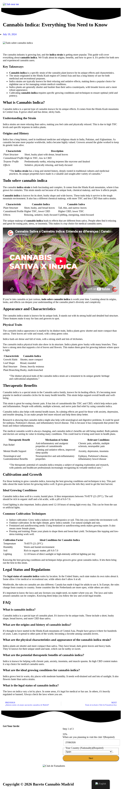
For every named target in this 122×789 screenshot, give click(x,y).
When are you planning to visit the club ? (89, 737)
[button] (91, 4)
